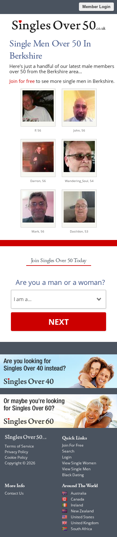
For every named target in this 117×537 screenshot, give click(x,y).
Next (58, 321)
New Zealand (82, 511)
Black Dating (73, 474)
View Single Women (79, 463)
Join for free (22, 81)
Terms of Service (19, 446)
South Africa (81, 528)
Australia (78, 493)
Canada (77, 499)
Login (66, 457)
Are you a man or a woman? (60, 282)
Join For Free (73, 445)
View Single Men (76, 469)
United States (82, 517)
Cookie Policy (16, 457)
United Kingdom (85, 522)
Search (68, 451)
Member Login (96, 6)
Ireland (77, 505)
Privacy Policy (16, 451)
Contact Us (14, 493)
